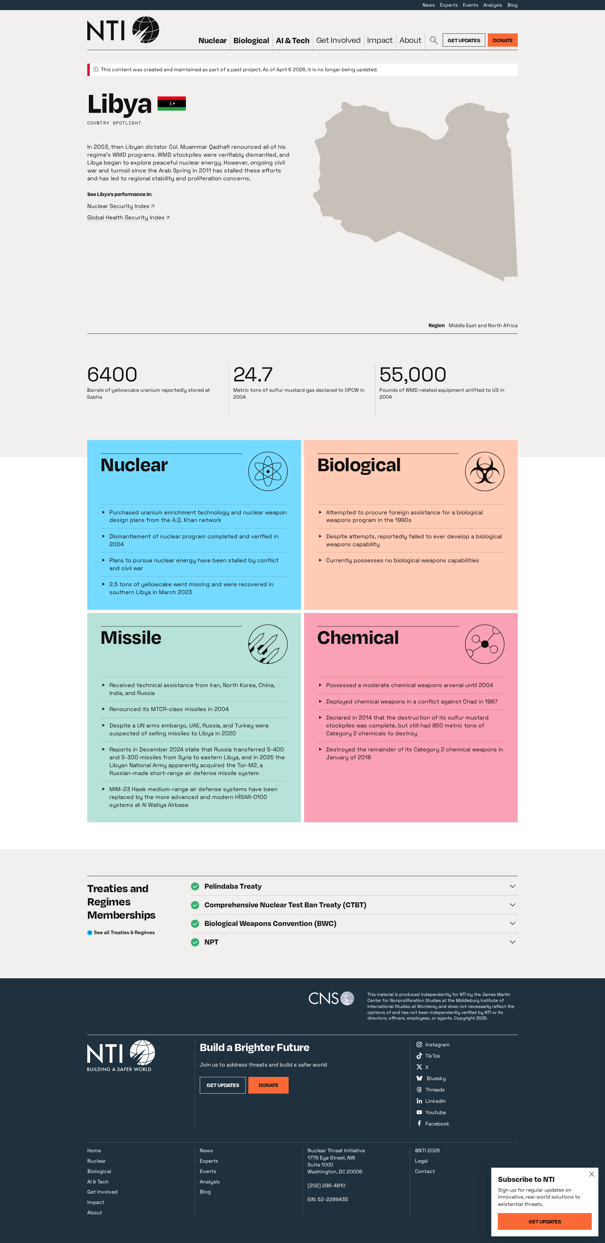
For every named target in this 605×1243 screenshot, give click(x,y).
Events (470, 5)
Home (94, 1150)
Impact (380, 40)
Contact (425, 1171)
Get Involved (338, 40)
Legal (421, 1161)
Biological (251, 40)
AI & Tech (293, 40)
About (411, 40)
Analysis (492, 5)
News (429, 5)
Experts (449, 5)
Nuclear (213, 40)
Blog (512, 5)
